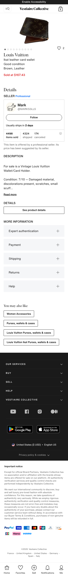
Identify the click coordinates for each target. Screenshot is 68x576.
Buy (8, 373)
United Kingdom (24, 553)
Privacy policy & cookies (32, 455)
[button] (60, 8)
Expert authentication (23, 231)
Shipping (15, 258)
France (10, 553)
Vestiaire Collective (22, 399)
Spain (31, 556)
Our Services (16, 364)
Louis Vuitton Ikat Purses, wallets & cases (31, 342)
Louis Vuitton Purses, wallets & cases (29, 333)
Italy (38, 556)
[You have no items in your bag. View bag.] (60, 8)
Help (12, 286)
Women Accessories (19, 314)
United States (40, 553)
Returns (14, 272)
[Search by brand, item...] (7, 8)
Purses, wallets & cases (21, 323)
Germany (54, 553)
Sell (9, 382)
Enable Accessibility (34, 2)
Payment (15, 245)
